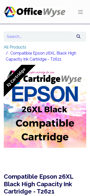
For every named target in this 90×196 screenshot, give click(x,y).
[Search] (78, 37)
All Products (15, 47)
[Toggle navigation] (80, 12)
